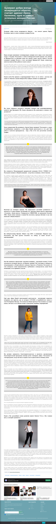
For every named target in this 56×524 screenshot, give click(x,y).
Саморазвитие (38, 475)
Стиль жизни (7, 475)
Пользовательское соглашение (11, 518)
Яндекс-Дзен (32, 508)
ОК (43, 522)
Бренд (24, 475)
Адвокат (27, 475)
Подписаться (48, 480)
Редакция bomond (6, 28)
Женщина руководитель (14, 475)
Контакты (42, 507)
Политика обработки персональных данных (31, 518)
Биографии (42, 506)
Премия (20, 475)
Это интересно (32, 475)
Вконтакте (32, 505)
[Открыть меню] (1, 1)
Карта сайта (42, 510)
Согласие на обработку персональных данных (42, 518)
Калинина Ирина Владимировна (15, 472)
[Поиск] (54, 1)
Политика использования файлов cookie (21, 518)
